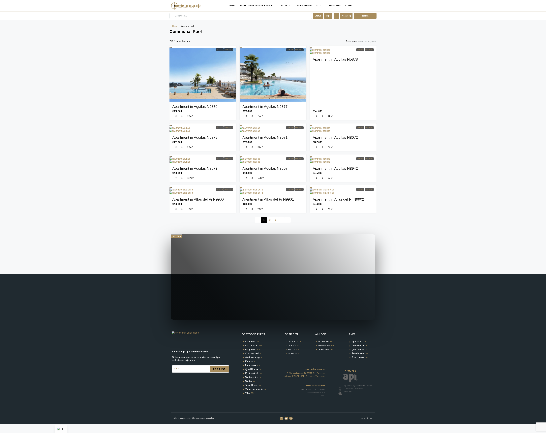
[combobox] (366, 44)
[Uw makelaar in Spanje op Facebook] (281, 418)
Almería (292, 345)
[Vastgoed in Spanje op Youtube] (286, 418)
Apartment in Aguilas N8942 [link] (335, 168)
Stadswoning (251, 377)
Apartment (250, 341)
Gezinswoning (252, 357)
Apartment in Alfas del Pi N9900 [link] (198, 199)
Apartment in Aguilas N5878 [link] (335, 59)
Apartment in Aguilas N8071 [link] (265, 137)
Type (328, 16)
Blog (319, 6)
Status (318, 16)
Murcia (291, 349)
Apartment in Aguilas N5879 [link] (194, 137)
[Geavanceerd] (336, 16)
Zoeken (365, 16)
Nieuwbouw (324, 345)
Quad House (251, 369)
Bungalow (250, 349)
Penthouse (250, 365)
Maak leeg (346, 16)
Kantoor (249, 361)
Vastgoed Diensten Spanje (256, 6)
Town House (251, 385)
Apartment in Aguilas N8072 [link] (335, 137)
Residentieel (251, 373)
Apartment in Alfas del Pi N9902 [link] (338, 199)
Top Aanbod (304, 6)
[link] (202, 73)
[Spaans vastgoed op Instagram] (291, 418)
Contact (350, 6)
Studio (248, 381)
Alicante (292, 341)
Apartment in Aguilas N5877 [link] (265, 107)
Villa (247, 393)
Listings (285, 6)
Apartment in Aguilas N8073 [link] (194, 168)
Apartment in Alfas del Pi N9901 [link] (268, 199)
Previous (176, 236)
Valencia (292, 353)
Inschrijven (219, 369)
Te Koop (220, 49)
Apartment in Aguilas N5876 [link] (194, 107)
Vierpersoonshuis (254, 389)
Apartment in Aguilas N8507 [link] (265, 168)
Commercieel (252, 353)
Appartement (251, 345)
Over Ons (335, 6)
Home (232, 6)
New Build (229, 49)
